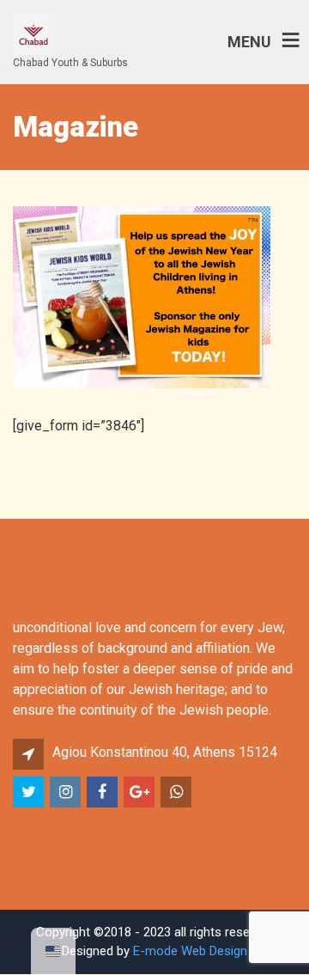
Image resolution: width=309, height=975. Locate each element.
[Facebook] (103, 792)
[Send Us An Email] (140, 792)
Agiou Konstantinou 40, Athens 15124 (164, 752)
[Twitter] (29, 792)
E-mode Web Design (190, 951)
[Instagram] (66, 792)
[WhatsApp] (177, 792)
